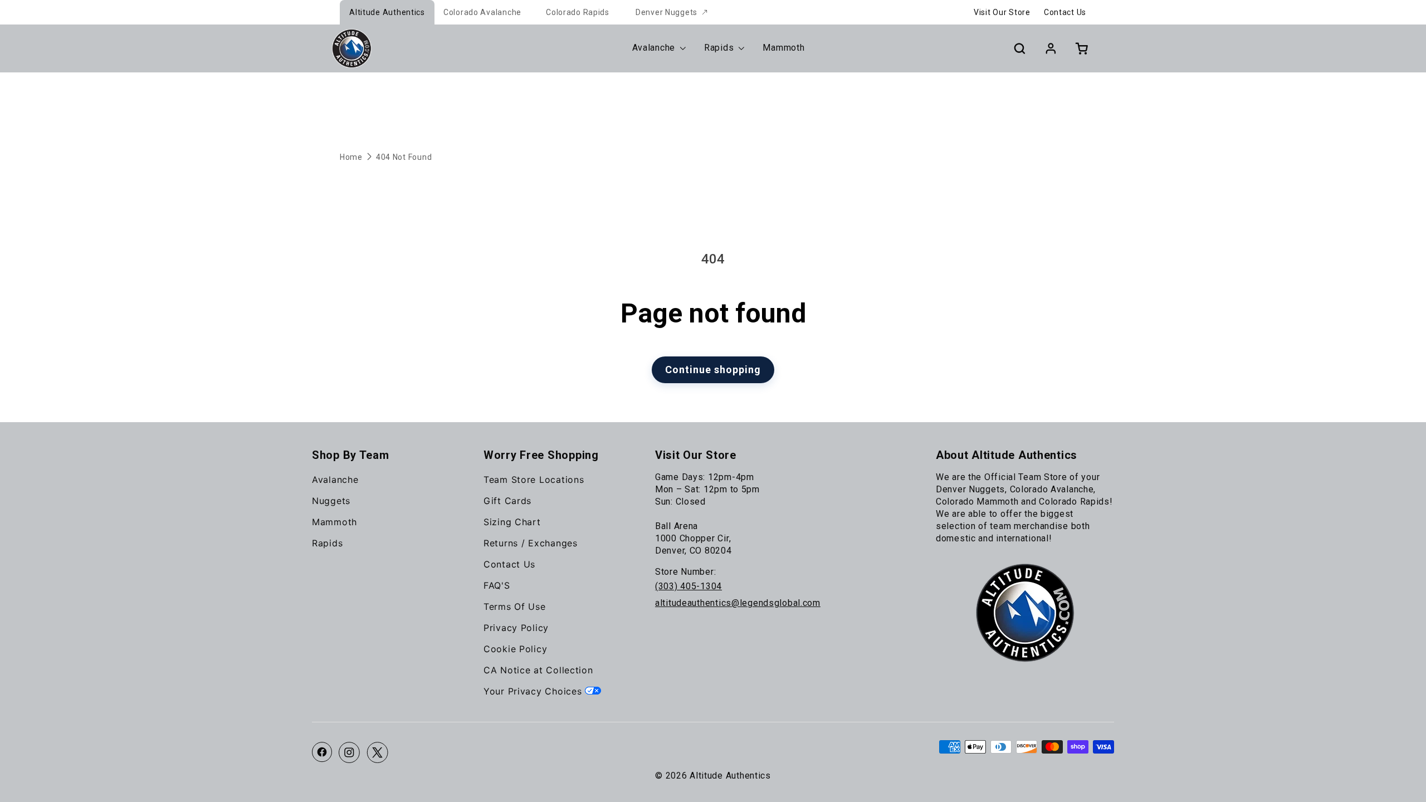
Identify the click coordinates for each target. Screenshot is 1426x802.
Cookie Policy (515, 648)
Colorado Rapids (577, 12)
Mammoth (334, 521)
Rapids (327, 543)
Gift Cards (507, 500)
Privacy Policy (516, 627)
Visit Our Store (1002, 12)
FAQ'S (497, 585)
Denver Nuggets (666, 12)
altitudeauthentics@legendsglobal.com (738, 603)
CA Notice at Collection (538, 670)
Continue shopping (713, 369)
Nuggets (331, 500)
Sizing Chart (512, 521)
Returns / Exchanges (531, 543)
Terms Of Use (515, 606)
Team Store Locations (534, 479)
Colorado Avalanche (482, 12)
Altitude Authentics (387, 12)
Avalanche (335, 479)
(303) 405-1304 (688, 586)
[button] (1019, 48)
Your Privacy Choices (534, 691)
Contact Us (1065, 12)
